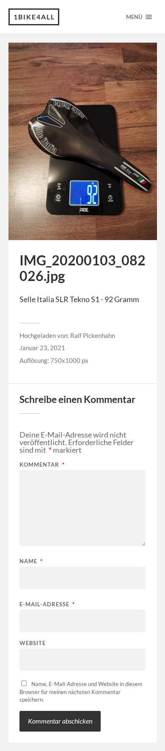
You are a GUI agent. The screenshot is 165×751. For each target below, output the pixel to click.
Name (31, 561)
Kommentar (42, 464)
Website (32, 643)
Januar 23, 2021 (42, 347)
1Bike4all (34, 17)
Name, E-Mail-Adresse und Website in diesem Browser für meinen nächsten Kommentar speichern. (81, 692)
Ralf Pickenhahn (92, 335)
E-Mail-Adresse (47, 604)
